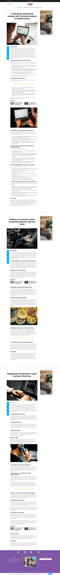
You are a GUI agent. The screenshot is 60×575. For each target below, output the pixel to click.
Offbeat (21, 226)
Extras (35, 7)
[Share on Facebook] (8, 47)
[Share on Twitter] (8, 49)
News (38, 7)
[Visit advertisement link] (46, 22)
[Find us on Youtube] (11, 4)
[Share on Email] (8, 57)
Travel (29, 7)
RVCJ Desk (15, 226)
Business (10, 10)
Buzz (22, 7)
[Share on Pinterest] (8, 55)
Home (7, 10)
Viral (41, 7)
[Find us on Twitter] (8, 4)
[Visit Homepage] (30, 4)
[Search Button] (52, 4)
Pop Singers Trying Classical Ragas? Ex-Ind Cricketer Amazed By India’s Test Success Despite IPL (19, 103)
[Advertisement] (23, 84)
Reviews (19, 7)
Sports (25, 7)
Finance (19, 226)
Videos (32, 7)
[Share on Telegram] (8, 53)
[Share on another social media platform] (8, 59)
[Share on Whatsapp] (8, 51)
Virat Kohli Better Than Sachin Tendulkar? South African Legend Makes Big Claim (32, 103)
